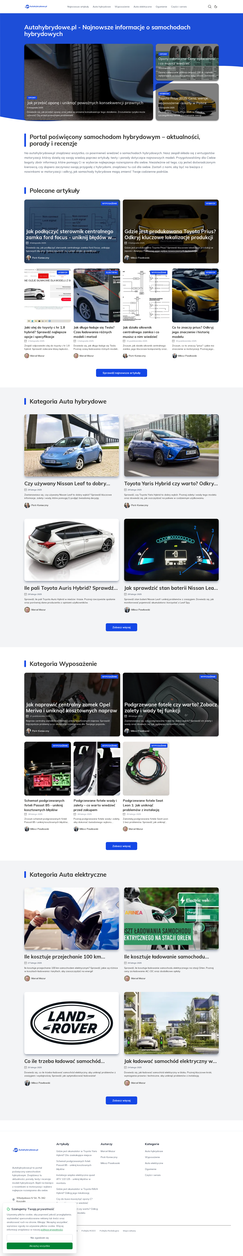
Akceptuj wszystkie (39, 1245)
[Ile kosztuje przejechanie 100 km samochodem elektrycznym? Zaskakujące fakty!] (71, 918)
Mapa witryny (129, 1230)
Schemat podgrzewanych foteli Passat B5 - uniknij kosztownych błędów (73, 1165)
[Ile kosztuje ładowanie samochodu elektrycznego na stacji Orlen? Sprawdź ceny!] (171, 918)
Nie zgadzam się (40, 1237)
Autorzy (106, 1144)
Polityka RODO (88, 1230)
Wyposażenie (122, 6)
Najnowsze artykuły (78, 6)
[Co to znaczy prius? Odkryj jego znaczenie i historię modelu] (195, 295)
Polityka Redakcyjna (109, 1230)
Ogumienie (161, 6)
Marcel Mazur (38, 609)
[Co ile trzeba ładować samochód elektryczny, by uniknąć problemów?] (71, 1023)
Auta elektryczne (143, 6)
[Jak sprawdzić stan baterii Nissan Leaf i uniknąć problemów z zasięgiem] (171, 550)
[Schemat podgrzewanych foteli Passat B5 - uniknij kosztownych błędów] (47, 769)
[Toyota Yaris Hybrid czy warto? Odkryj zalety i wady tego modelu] (171, 445)
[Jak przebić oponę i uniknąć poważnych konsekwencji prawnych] (88, 82)
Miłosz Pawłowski (140, 257)
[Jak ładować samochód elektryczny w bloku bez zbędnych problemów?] (171, 1023)
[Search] (209, 6)
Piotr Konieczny (40, 257)
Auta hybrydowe (102, 6)
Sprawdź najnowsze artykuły (122, 372)
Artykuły (62, 1144)
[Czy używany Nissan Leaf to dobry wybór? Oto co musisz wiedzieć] (71, 445)
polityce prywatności (52, 1229)
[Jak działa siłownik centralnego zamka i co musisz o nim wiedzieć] (146, 295)
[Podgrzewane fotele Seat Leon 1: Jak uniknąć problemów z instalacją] (146, 769)
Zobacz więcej (121, 627)
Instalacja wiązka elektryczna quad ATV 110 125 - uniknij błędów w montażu (75, 1179)
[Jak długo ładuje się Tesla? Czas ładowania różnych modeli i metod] (97, 295)
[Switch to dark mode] (216, 7)
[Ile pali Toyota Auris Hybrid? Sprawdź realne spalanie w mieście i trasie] (71, 550)
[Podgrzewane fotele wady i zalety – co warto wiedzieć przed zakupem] (97, 769)
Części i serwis (179, 6)
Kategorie (152, 1144)
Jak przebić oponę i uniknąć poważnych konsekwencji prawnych (85, 102)
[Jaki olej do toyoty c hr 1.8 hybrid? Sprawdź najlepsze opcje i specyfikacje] (47, 295)
